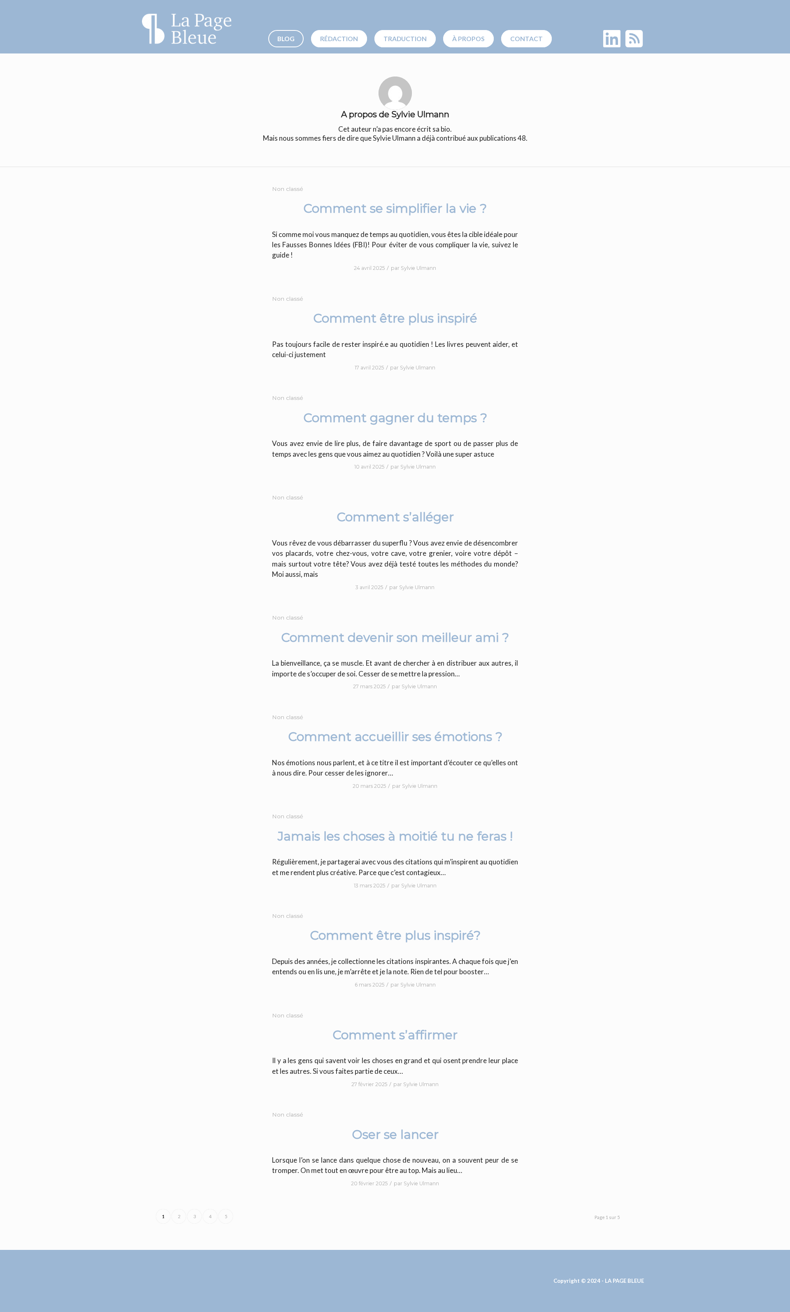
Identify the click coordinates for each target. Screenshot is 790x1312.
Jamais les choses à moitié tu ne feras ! (395, 836)
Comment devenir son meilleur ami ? (395, 637)
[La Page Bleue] (186, 28)
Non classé (287, 189)
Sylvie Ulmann (418, 268)
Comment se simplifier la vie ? (395, 208)
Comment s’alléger (395, 517)
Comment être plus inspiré (395, 318)
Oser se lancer (395, 1134)
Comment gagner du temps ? (395, 417)
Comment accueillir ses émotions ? (395, 736)
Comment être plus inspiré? (395, 935)
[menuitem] (289, 38)
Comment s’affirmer (395, 1035)
